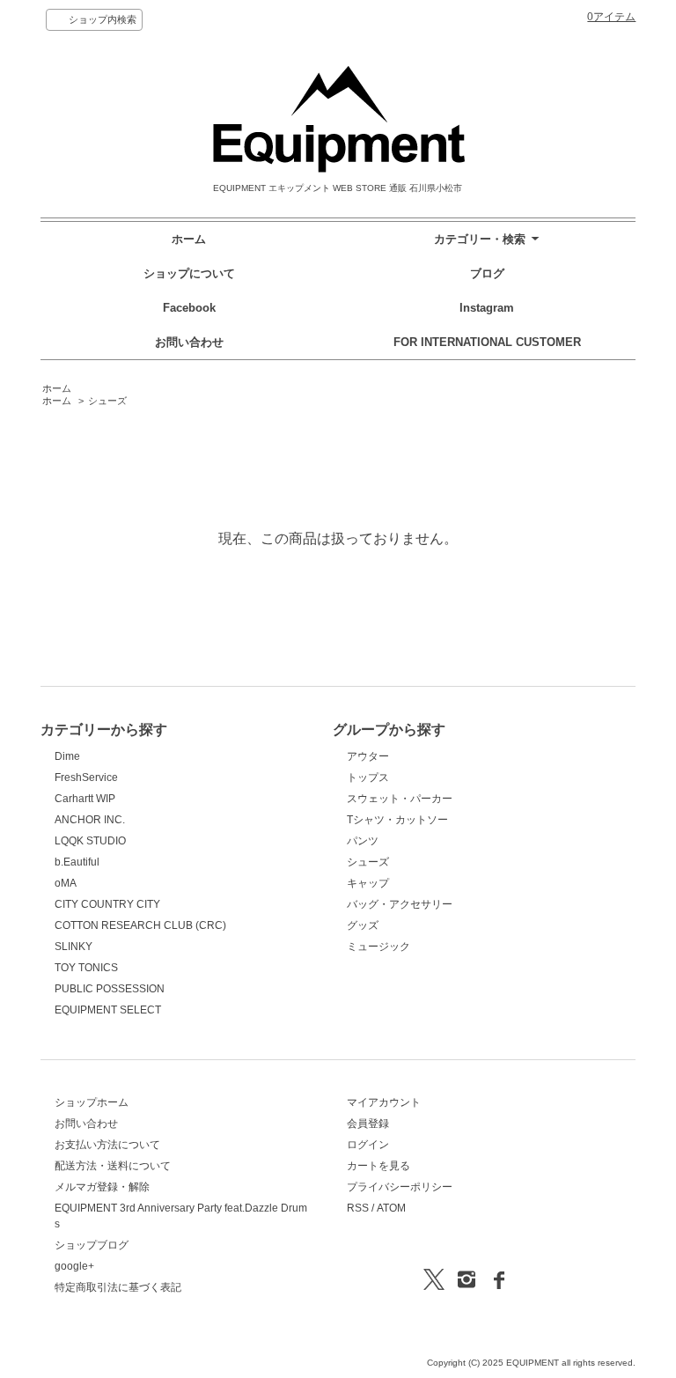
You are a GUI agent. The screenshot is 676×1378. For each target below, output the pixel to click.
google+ (74, 1266)
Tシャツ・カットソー (397, 820)
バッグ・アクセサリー (399, 904)
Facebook (189, 307)
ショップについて (189, 273)
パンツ (362, 841)
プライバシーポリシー (399, 1187)
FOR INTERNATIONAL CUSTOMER (487, 342)
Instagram (486, 307)
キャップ (368, 883)
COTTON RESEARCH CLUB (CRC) (140, 925)
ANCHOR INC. (90, 820)
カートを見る (378, 1166)
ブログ (487, 273)
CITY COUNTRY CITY (107, 904)
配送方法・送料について (113, 1166)
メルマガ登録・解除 (102, 1187)
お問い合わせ (189, 342)
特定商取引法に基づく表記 (118, 1287)
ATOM (391, 1208)
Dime (67, 756)
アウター (368, 756)
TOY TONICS (86, 968)
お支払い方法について (107, 1145)
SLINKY (73, 946)
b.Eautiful (77, 862)
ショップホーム (92, 1102)
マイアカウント (384, 1102)
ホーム (189, 239)
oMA (66, 883)
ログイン (368, 1145)
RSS (358, 1208)
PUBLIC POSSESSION (110, 989)
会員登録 (368, 1123)
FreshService (86, 777)
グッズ (362, 925)
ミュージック (378, 946)
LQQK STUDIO (90, 841)
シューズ (107, 400)
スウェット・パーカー (399, 798)
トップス (368, 777)
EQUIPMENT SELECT (108, 1010)
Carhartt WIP (85, 798)
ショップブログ (92, 1245)
